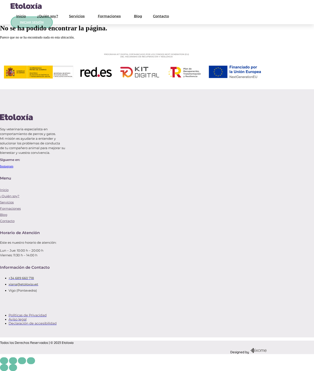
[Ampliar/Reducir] (4, 360)
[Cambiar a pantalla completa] (13, 360)
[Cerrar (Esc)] (31, 360)
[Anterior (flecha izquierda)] (4, 367)
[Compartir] (22, 360)
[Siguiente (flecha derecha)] (13, 367)
